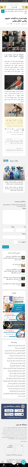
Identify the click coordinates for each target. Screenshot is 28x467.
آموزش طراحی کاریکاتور (13, 345)
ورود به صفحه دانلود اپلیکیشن (14, 417)
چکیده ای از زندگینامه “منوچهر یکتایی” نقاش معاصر (16, 20)
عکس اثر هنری (20, 371)
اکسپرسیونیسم (20, 134)
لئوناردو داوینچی (20, 376)
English (6, 1)
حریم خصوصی (21, 358)
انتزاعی (21, 132)
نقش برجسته (11, 383)
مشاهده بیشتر (24, 441)
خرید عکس (21, 360)
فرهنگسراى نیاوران (12, 371)
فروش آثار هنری (20, 373)
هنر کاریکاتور (12, 393)
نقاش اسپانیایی (20, 381)
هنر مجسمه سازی (20, 388)
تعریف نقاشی (8, 353)
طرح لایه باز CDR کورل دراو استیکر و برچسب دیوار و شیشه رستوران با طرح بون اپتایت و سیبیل (12, 258)
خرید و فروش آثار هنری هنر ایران (17, 363)
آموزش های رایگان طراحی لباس (17, 350)
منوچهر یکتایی (15, 132)
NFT (11, 4)
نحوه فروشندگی (16, 3)
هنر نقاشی (23, 24)
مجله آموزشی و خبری (19, 9)
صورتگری (12, 366)
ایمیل (12, 227)
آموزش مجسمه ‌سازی (19, 348)
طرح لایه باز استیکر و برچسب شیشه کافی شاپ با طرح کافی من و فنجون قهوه (12, 278)
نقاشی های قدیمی (20, 383)
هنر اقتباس (16, 386)
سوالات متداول (10, 3)
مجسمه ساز (12, 376)
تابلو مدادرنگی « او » (16, 264)
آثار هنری (21, 345)
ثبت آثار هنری (20, 355)
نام (25, 227)
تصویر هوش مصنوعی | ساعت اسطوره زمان (12, 284)
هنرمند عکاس (12, 388)
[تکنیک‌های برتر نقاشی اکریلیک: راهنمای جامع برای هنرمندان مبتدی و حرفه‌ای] (14, 173)
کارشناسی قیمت (15, 4)
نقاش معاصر (8, 132)
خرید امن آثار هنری (12, 358)
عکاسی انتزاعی (6, 368)
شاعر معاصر (13, 134)
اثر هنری (7, 350)
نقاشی (13, 381)
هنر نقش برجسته (20, 391)
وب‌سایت (24, 234)
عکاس (13, 368)
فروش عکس (13, 373)
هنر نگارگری (12, 391)
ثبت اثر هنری (13, 355)
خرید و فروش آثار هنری (12, 360)
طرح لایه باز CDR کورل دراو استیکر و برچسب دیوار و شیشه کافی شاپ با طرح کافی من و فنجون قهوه (12, 271)
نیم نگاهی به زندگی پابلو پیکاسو (13, 150)
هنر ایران (9, 386)
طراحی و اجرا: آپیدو (2, 463)
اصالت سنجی (5, 3)
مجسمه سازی (21, 378)
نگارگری (22, 386)
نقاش (9, 378)
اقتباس (22, 353)
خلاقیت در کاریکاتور (20, 366)
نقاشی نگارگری (6, 381)
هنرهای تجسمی (10, 9)
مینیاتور (14, 378)
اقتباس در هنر (16, 353)
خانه (26, 9)
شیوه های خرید (22, 3)
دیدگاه (24, 208)
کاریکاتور (6, 393)
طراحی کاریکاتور (20, 368)
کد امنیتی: (24, 242)
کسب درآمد (21, 396)
